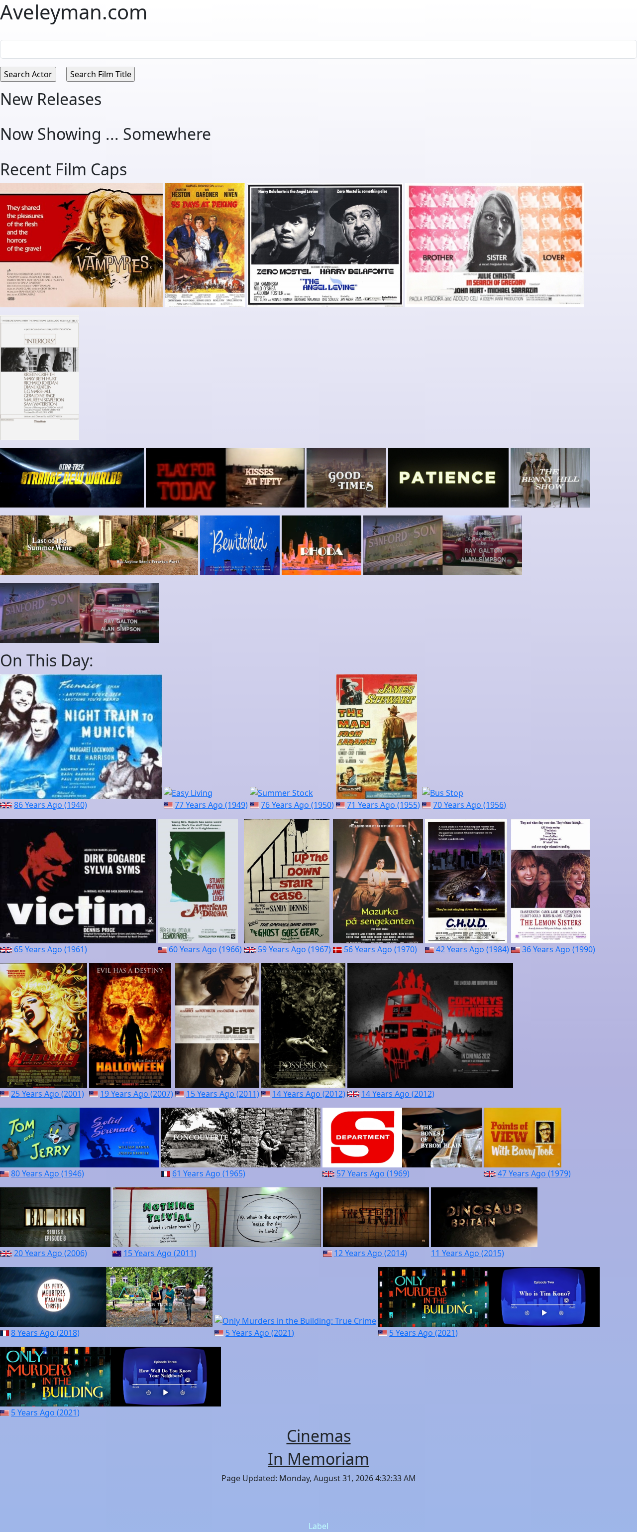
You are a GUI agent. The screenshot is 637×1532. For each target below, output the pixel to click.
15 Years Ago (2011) (222, 1093)
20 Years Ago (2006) (50, 1253)
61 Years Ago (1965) (208, 1173)
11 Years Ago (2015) (467, 1253)
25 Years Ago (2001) (47, 1093)
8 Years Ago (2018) (45, 1332)
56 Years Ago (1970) (380, 949)
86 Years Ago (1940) (50, 804)
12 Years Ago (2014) (370, 1253)
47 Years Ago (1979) (534, 1173)
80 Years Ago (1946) (47, 1173)
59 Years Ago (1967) (294, 949)
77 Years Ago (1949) (211, 804)
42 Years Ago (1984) (472, 949)
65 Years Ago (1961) (50, 949)
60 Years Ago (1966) (205, 949)
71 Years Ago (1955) (383, 804)
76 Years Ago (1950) (297, 804)
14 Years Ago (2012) (308, 1093)
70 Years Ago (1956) (469, 804)
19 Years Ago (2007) (136, 1093)
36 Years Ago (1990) (558, 949)
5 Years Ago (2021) (259, 1332)
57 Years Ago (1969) (373, 1173)
